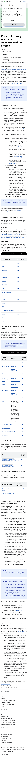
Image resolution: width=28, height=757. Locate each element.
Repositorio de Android (5, 694)
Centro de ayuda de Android (7, 730)
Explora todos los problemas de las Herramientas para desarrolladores (15, 352)
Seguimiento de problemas (6, 742)
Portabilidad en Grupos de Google (8, 724)
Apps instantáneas (6, 295)
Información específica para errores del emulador (15, 380)
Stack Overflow (4, 740)
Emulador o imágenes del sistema (5, 380)
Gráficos (4, 281)
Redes (3, 303)
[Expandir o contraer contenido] (9, 50)
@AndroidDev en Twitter (6, 714)
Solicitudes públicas (20, 488)
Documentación (12, 163)
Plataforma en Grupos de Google (8, 720)
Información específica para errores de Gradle (14, 386)
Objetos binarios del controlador (7, 704)
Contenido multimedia (6, 292)
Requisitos (3, 696)
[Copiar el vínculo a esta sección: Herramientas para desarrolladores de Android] (7, 328)
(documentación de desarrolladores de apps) (10, 460)
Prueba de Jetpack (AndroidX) (8, 431)
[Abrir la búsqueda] (18, 1)
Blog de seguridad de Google (7, 718)
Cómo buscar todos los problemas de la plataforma (15, 254)
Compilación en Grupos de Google (8, 722)
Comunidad (12, 747)
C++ (3, 373)
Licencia (3, 749)
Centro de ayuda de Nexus (6, 734)
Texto (3, 314)
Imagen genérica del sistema (8, 310)
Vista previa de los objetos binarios (8, 700)
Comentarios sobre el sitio (18, 749)
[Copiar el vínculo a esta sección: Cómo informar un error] (20, 105)
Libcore (3, 299)
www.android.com (5, 736)
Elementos (4, 317)
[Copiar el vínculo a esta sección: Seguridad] (8, 227)
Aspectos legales (20, 747)
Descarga (3, 698)
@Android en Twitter (5, 712)
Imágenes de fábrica (5, 702)
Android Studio (5, 366)
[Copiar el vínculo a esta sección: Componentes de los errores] (24, 217)
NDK (3, 401)
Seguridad (20, 147)
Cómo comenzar (15, 33)
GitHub (2, 706)
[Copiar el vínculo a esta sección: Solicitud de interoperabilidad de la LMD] (2, 473)
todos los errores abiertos (13, 111)
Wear (3, 321)
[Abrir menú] (2, 1)
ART (3, 266)
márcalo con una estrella (20, 129)
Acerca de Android (5, 747)
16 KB (3, 288)
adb (3, 362)
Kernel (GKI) (4, 284)
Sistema (3, 306)
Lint (3, 397)
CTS (3, 274)
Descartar (14, 20)
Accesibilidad (5, 263)
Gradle (3, 384)
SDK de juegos (5, 435)
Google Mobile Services (6, 738)
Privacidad (9, 749)
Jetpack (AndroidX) (6, 428)
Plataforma (16, 150)
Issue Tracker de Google (16, 83)
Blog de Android (4, 716)
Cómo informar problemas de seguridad (10, 234)
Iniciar (14, 24)
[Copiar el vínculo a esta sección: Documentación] (12, 440)
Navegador (4, 270)
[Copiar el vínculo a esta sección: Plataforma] (9, 241)
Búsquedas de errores (18, 125)
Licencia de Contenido (5, 684)
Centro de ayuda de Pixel (6, 732)
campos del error (18, 610)
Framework (4, 277)
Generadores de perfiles (7, 424)
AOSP (2, 33)
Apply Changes (5, 390)
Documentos (7, 33)
